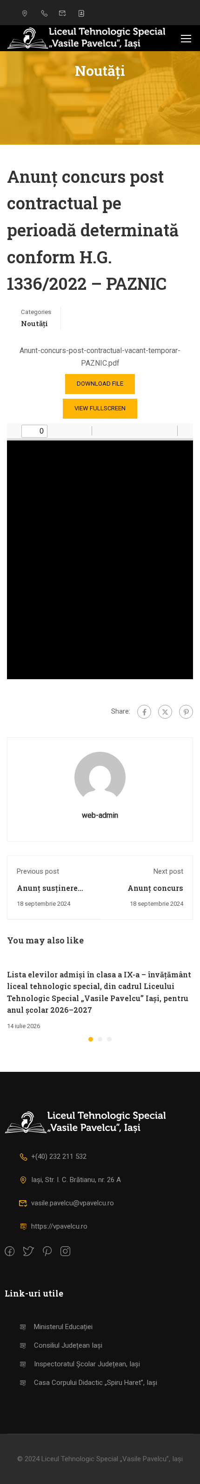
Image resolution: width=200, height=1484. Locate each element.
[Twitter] (165, 712)
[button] (90, 1039)
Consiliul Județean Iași (68, 1345)
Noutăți (34, 323)
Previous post (38, 871)
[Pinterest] (186, 712)
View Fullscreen (100, 408)
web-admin (100, 815)
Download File (100, 383)
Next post (168, 871)
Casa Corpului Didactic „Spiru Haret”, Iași (95, 1382)
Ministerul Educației (63, 1327)
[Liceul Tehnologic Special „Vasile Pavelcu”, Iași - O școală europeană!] (86, 38)
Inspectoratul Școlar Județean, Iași (87, 1364)
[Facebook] (144, 712)
